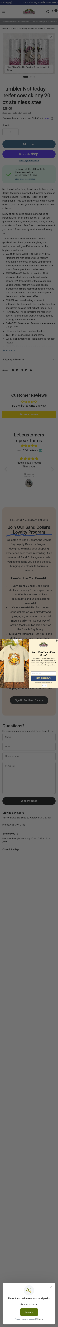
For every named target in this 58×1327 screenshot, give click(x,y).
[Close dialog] (57, 641)
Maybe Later (44, 685)
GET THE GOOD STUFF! (43, 678)
